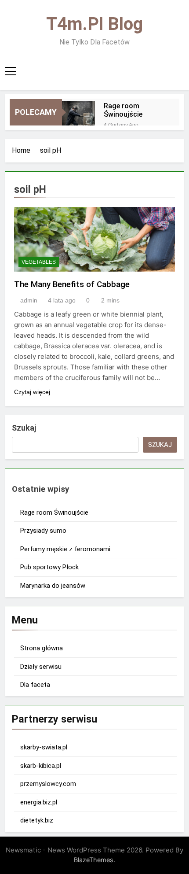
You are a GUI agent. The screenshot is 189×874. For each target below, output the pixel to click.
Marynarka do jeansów (52, 586)
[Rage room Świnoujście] (78, 117)
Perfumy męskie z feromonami (65, 549)
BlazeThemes (93, 859)
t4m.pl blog (94, 24)
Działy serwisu (41, 667)
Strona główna (41, 648)
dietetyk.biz (36, 820)
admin (28, 300)
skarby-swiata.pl (43, 747)
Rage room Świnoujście (123, 110)
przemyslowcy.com (48, 784)
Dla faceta (35, 685)
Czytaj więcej (32, 391)
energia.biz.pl (38, 802)
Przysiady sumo (43, 531)
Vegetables (39, 262)
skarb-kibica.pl (40, 766)
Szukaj (24, 427)
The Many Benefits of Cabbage (72, 284)
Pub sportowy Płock (49, 567)
